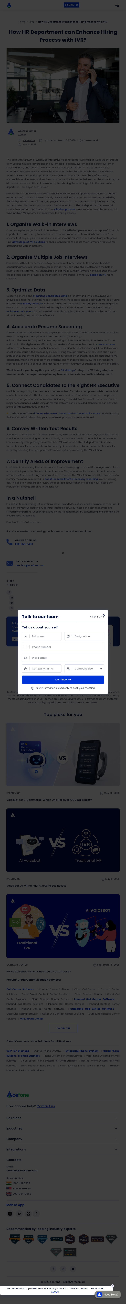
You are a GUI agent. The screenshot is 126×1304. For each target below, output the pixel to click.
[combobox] (26, 647)
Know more (97, 1288)
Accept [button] (55, 1291)
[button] (107, 1297)
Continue (61, 679)
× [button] (113, 1286)
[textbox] (84, 669)
